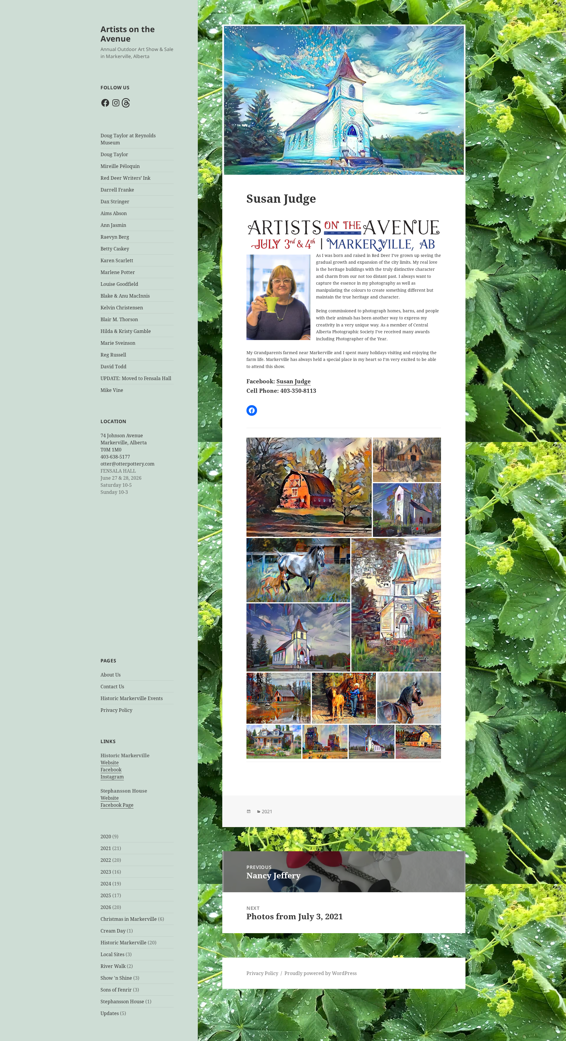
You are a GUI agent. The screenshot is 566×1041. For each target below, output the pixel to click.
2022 (106, 860)
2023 (106, 872)
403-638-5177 (115, 456)
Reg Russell (113, 355)
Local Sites (112, 954)
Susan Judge (294, 381)
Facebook (111, 769)
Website (110, 762)
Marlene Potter (118, 272)
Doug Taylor (114, 154)
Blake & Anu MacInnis (125, 296)
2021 (106, 848)
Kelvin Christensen (122, 307)
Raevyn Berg (115, 237)
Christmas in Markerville (129, 919)
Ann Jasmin (113, 225)
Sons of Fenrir (116, 989)
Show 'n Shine (116, 978)
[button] (309, 488)
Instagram (112, 776)
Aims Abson (114, 213)
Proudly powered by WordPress (320, 973)
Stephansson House (122, 1001)
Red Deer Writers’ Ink (125, 178)
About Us (111, 675)
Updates (110, 1013)
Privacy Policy (116, 710)
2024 (106, 883)
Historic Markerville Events (132, 698)
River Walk (113, 966)
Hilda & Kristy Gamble (126, 331)
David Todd (113, 366)
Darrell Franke (117, 190)
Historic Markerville (124, 942)
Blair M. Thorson (119, 319)
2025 (106, 895)
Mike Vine (112, 390)
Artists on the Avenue (128, 34)
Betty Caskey (115, 248)
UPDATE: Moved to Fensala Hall (136, 378)
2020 (106, 836)
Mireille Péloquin (120, 166)
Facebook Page (117, 805)
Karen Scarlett (117, 260)
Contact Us (112, 686)
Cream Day (113, 931)
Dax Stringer (115, 201)
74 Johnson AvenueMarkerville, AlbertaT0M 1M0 (124, 442)
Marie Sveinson (118, 343)
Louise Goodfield (119, 284)
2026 (106, 907)
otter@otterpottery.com (127, 464)
